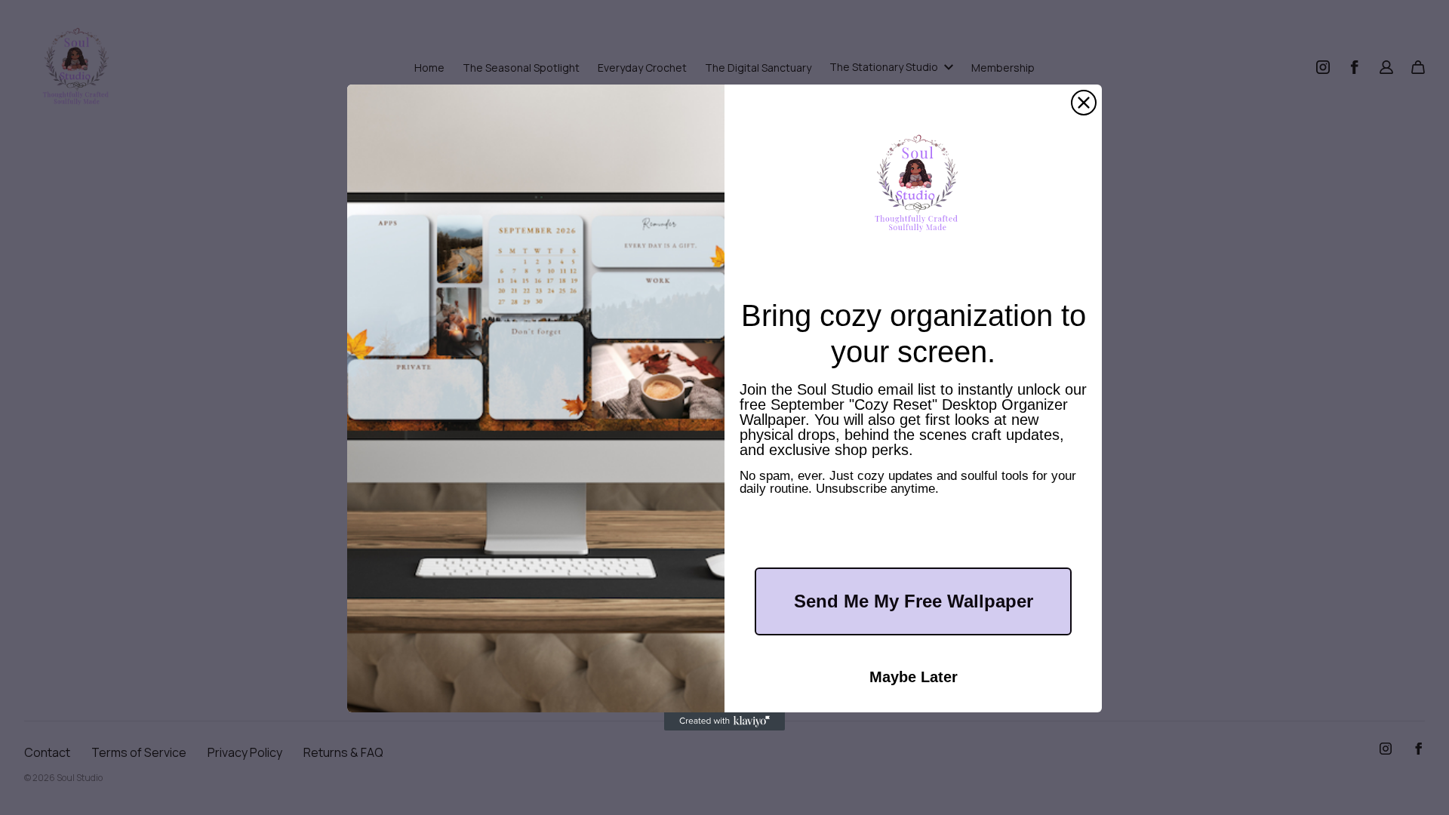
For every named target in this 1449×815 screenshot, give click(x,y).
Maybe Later (913, 677)
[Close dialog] (1084, 103)
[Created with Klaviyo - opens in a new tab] (724, 721)
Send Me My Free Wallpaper (913, 601)
